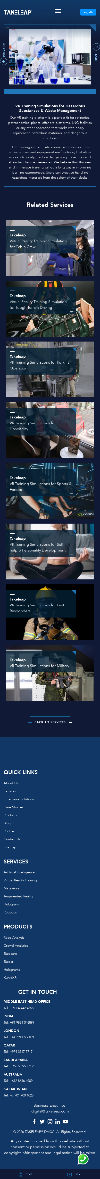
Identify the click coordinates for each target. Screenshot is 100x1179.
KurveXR (10, 977)
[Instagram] (50, 1122)
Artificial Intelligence (19, 872)
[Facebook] (34, 1122)
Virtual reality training (20, 880)
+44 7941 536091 (22, 1037)
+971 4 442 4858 (21, 1008)
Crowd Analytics (16, 945)
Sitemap (10, 847)
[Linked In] (57, 1122)
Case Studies (14, 807)
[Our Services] (50, 672)
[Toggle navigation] (58, 11)
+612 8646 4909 (21, 1081)
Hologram (11, 904)
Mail (78, 1174)
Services (10, 791)
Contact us (12, 839)
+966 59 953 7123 (22, 1066)
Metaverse (11, 888)
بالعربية (88, 12)
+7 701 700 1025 (21, 1095)
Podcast (10, 831)
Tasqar (8, 961)
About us (11, 783)
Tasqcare (10, 953)
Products (10, 815)
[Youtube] (65, 1122)
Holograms (12, 969)
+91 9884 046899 (22, 1022)
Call (28, 1174)
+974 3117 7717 (21, 1051)
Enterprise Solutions (19, 799)
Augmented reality (18, 896)
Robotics (10, 912)
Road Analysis (14, 937)
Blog (7, 823)
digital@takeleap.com (50, 1111)
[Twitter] (42, 1122)
